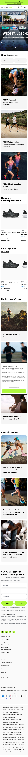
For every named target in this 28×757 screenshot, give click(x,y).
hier (17, 380)
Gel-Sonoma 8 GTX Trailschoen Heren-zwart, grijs (10, 233)
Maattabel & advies (5, 652)
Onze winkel (3, 659)
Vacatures (3, 672)
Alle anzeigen (5, 251)
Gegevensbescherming (22, 690)
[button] (2, 7)
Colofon (3, 690)
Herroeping (14, 693)
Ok (14, 391)
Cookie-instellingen (5, 665)
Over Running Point (5, 675)
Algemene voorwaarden (11, 690)
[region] (14, 378)
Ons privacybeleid (5, 614)
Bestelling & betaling (5, 639)
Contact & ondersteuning (6, 662)
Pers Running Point (5, 677)
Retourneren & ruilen (5, 644)
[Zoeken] (18, 7)
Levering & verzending (5, 642)
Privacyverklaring (6, 382)
